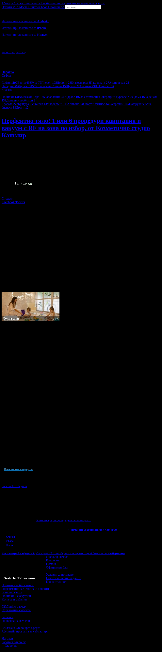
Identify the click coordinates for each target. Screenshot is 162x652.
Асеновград (119, 82)
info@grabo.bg (88, 529)
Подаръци (58, 104)
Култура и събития (33, 104)
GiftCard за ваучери (14, 606)
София (9, 82)
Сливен (59, 86)
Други (22, 107)
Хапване (75, 104)
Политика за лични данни (63, 578)
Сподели (7, 198)
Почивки (11, 97)
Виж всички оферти (18, 469)
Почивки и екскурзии (16, 596)
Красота (10, 104)
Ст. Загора (43, 86)
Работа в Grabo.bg (14, 642)
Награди (7, 638)
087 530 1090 (108, 529)
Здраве (73, 97)
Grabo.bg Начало (57, 556)
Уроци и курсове (117, 97)
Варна (24, 82)
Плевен (49, 82)
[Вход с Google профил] (81, 48)
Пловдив (10, 86)
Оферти (10, 7)
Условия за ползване (59, 574)
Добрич (64, 82)
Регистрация (10, 52)
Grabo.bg (11, 645)
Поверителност (56, 581)
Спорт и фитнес (96, 104)
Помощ (51, 564)
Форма (73, 529)
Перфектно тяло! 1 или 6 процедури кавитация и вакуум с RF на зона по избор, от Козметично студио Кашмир (76, 128)
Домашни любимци (20, 100)
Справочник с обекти (16, 610)
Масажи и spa (33, 97)
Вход (22, 52)
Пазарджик (99, 82)
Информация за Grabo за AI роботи (25, 588)
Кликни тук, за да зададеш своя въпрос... (63, 520)
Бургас (26, 86)
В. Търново (104, 86)
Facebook (8, 486)
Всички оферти (12, 592)
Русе (36, 82)
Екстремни (119, 104)
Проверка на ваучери (16, 620)
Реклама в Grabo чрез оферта (21, 627)
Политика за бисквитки (18, 585)
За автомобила (92, 97)
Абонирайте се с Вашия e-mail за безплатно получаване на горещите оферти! (53, 3)
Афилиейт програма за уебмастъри (25, 631)
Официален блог (57, 567)
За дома (138, 97)
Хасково (87, 86)
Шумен (73, 86)
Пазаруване (139, 104)
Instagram (21, 486)
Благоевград (80, 82)
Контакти (52, 560)
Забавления (55, 97)
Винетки (7, 617)
